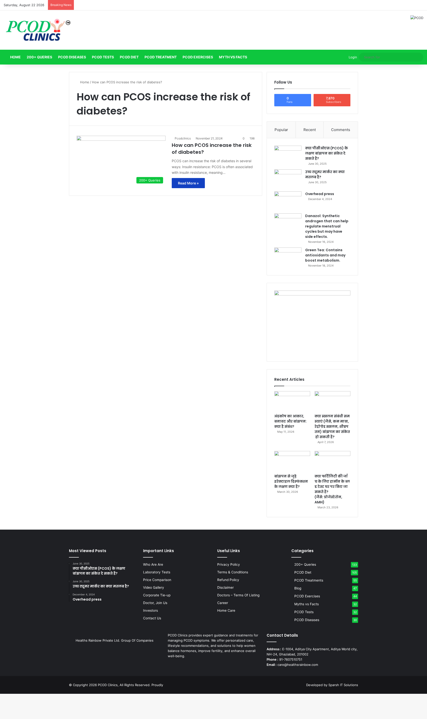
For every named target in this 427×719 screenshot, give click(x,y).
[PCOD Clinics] (38, 30)
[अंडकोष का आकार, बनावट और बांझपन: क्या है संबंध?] (292, 401)
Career (222, 603)
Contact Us (152, 618)
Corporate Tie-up (157, 595)
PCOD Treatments (308, 580)
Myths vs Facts (306, 604)
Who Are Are (153, 564)
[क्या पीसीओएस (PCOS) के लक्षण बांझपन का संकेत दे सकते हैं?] (287, 155)
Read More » (188, 183)
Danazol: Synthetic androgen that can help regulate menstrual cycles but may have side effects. (326, 226)
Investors (150, 610)
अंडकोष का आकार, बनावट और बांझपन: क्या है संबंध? (290, 421)
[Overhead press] (287, 200)
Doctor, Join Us (155, 603)
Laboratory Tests (156, 572)
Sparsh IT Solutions (343, 685)
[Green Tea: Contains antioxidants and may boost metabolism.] (287, 256)
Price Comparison (157, 580)
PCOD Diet (129, 57)
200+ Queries (39, 57)
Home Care (226, 610)
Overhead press (319, 193)
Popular (281, 129)
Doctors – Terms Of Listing (238, 595)
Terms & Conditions (232, 572)
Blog (297, 588)
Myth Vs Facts (233, 57)
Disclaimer (225, 587)
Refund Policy (228, 580)
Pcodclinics (183, 138)
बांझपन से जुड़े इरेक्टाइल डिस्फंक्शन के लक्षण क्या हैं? (291, 481)
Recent (309, 129)
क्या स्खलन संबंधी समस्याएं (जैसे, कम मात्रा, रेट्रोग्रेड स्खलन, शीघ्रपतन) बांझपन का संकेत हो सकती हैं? (332, 426)
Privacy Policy (228, 564)
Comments (340, 129)
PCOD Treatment (161, 57)
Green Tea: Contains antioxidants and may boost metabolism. (325, 255)
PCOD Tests (103, 57)
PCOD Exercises (198, 57)
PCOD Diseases (72, 57)
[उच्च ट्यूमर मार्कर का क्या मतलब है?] (287, 178)
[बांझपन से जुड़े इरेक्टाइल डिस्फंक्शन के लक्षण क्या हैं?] (292, 461)
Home (15, 57)
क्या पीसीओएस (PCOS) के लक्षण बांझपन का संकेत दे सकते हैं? (326, 153)
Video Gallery (153, 587)
